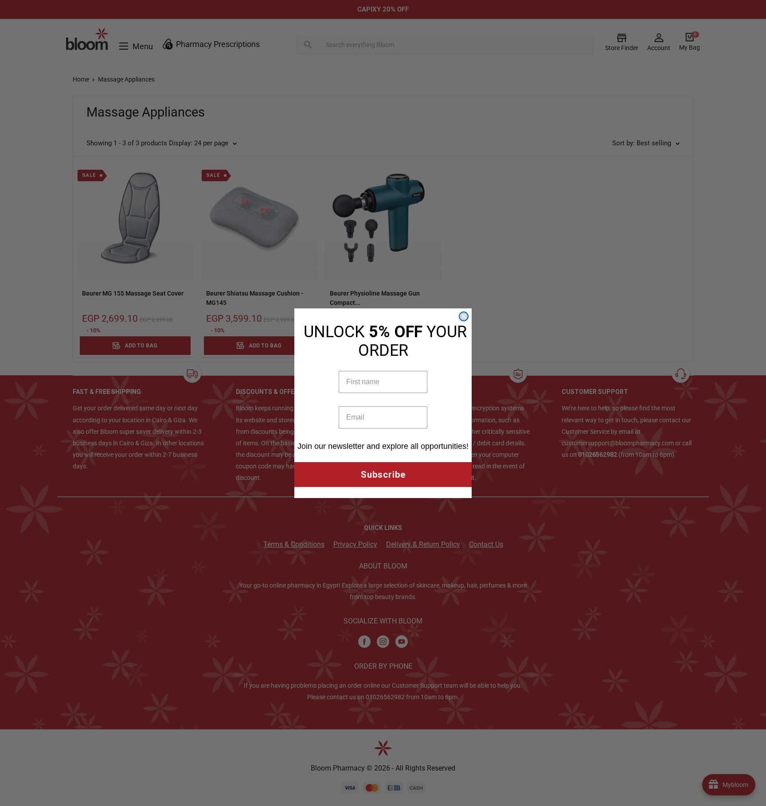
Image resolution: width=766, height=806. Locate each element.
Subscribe (383, 474)
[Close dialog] (463, 316)
